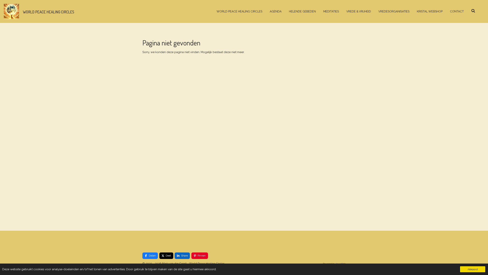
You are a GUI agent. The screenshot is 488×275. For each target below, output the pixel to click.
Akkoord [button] (473, 269)
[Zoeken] (473, 11)
